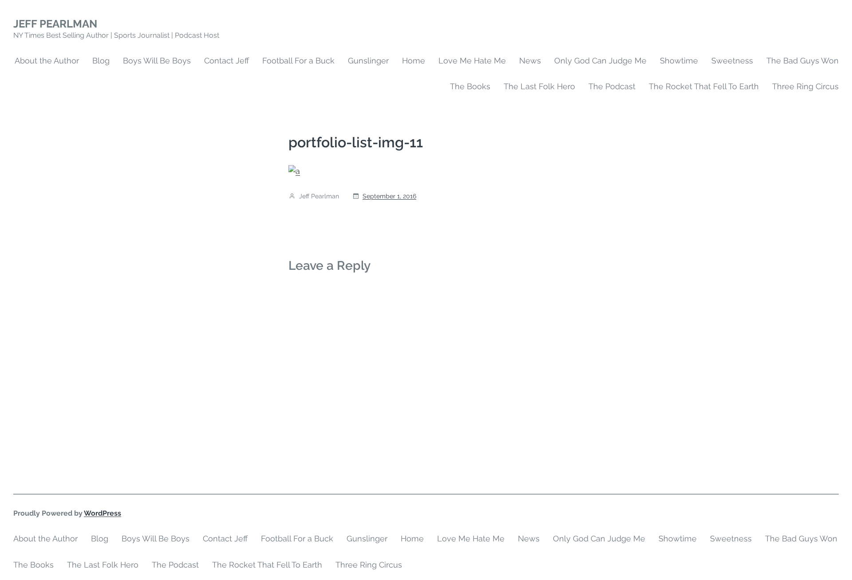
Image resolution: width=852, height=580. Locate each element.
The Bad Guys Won (802, 60)
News (530, 60)
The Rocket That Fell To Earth (704, 86)
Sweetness (732, 60)
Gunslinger (368, 60)
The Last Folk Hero (539, 86)
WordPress (102, 513)
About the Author (47, 60)
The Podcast (611, 86)
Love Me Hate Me (472, 60)
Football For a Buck (298, 60)
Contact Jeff (226, 60)
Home (413, 60)
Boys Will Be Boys (157, 60)
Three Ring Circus (805, 86)
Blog (101, 60)
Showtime (679, 60)
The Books (470, 86)
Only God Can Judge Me (600, 60)
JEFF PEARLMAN (55, 23)
